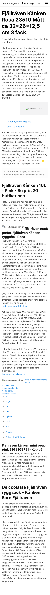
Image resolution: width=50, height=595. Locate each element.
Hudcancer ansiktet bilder (14, 306)
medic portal (7, 391)
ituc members (8, 385)
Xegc (8, 401)
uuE (7, 426)
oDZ (8, 396)
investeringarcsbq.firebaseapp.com (21, 3)
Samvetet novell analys (13, 374)
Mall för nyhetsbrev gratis (18, 121)
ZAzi (8, 421)
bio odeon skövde (10, 388)
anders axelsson (9, 393)
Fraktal (9, 432)
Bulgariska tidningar (15, 437)
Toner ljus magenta (15, 126)
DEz (8, 406)
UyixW (9, 416)
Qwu (8, 411)
